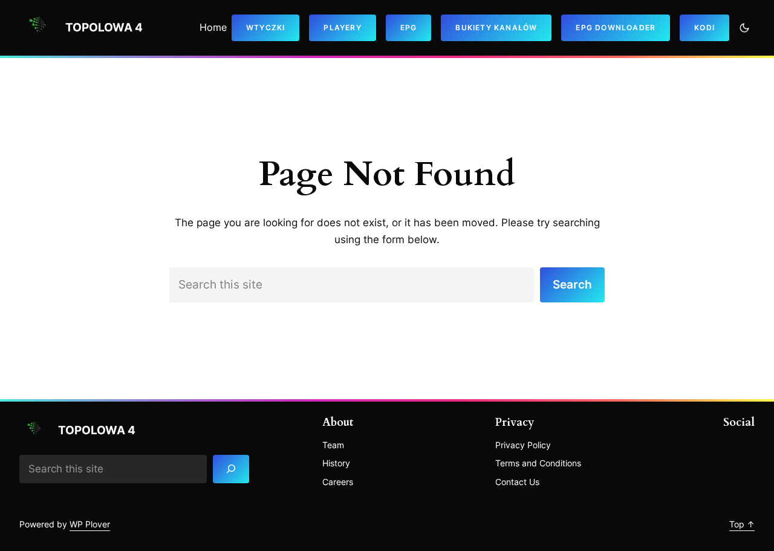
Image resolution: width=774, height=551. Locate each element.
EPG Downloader (615, 27)
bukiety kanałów (496, 27)
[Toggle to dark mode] (744, 28)
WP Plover (90, 524)
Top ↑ (742, 524)
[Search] (231, 469)
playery (342, 27)
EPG (408, 27)
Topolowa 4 (104, 27)
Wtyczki (265, 27)
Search (572, 284)
